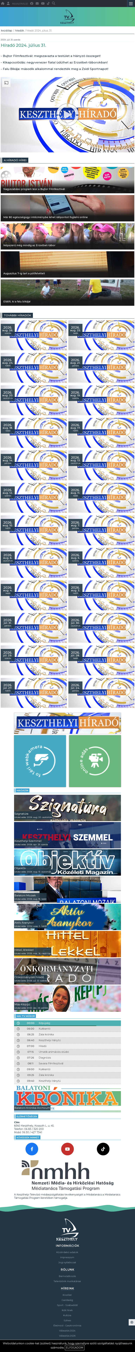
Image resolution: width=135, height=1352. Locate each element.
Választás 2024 (67, 1330)
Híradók (19, 30)
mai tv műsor (26, 1016)
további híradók (17, 315)
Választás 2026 (67, 1335)
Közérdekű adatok (67, 1252)
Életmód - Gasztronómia (67, 1325)
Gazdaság (67, 1300)
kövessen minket (28, 1137)
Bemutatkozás (67, 1276)
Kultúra (67, 1315)
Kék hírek (67, 1310)
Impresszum (67, 1257)
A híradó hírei (15, 160)
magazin (22, 790)
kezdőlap (6, 30)
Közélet (67, 1294)
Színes (67, 1320)
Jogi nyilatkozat (67, 1262)
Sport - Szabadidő (67, 1305)
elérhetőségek (27, 1116)
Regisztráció (20, 4)
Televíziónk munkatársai (67, 1281)
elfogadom (74, 1347)
